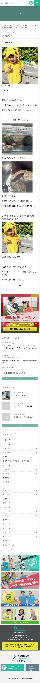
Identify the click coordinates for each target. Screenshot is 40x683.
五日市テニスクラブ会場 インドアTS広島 (16, 461)
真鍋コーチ (6, 541)
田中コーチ (6, 444)
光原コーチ (6, 457)
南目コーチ (6, 532)
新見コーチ (6, 499)
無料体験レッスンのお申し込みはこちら (19, 646)
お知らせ (6, 486)
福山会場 (6, 473)
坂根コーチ (6, 490)
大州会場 (6, 482)
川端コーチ (6, 448)
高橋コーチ (6, 452)
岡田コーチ (6, 528)
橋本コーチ (6, 524)
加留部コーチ (7, 469)
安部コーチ (6, 516)
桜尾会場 (6, 478)
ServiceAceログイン (32, 668)
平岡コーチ (6, 507)
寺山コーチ (6, 494)
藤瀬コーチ (6, 520)
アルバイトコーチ (9, 549)
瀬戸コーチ (6, 537)
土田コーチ (6, 511)
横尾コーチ (6, 503)
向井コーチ (6, 440)
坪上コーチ (6, 465)
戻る (20, 285)
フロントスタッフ (9, 545)
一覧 (20, 379)
